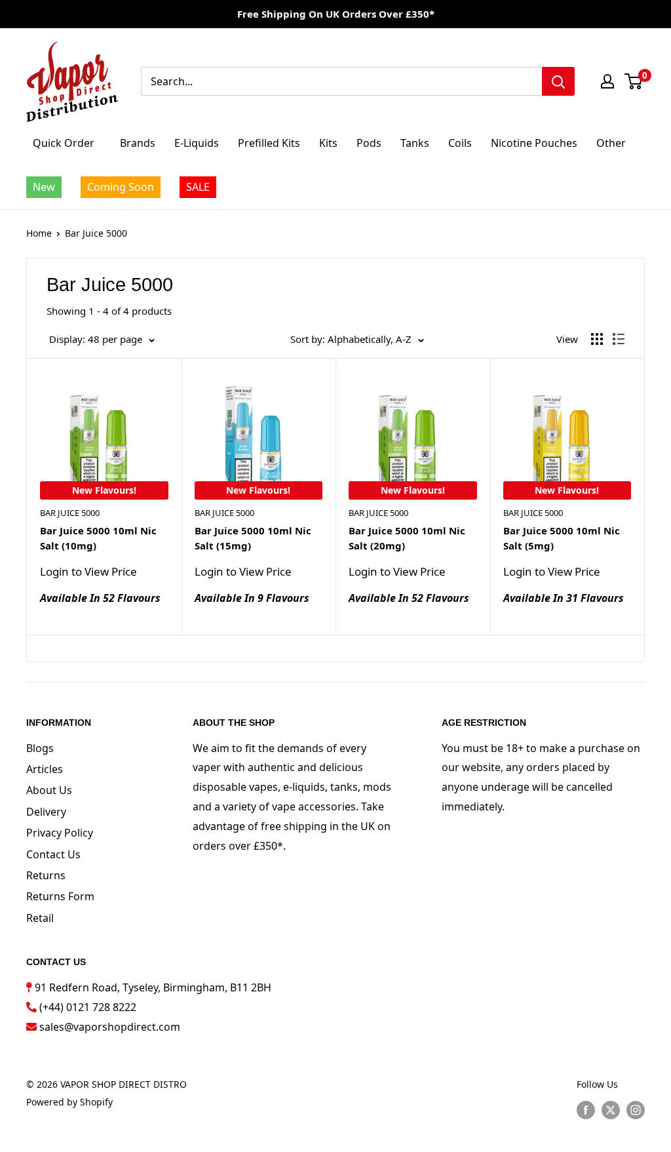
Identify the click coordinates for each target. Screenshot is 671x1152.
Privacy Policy (59, 832)
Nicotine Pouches (534, 143)
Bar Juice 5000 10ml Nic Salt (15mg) (253, 538)
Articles (44, 769)
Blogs (40, 748)
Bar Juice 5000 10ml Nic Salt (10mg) (98, 538)
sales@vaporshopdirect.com (109, 1027)
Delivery (46, 811)
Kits (328, 143)
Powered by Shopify (69, 1102)
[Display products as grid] (597, 339)
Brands (137, 143)
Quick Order (63, 143)
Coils (460, 143)
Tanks (414, 143)
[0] (634, 81)
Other (611, 143)
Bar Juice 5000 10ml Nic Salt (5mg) (561, 538)
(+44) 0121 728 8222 (87, 1007)
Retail (40, 918)
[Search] (558, 81)
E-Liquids (196, 143)
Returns (46, 875)
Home (39, 233)
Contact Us (53, 854)
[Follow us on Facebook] (586, 1110)
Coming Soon (120, 187)
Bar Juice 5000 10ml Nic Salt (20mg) (407, 538)
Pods (368, 143)
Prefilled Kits (269, 143)
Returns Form (60, 896)
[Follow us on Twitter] (611, 1110)
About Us (49, 790)
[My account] (607, 81)
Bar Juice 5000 (96, 233)
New (44, 187)
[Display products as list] (618, 339)
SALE (198, 187)
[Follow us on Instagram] (635, 1110)
